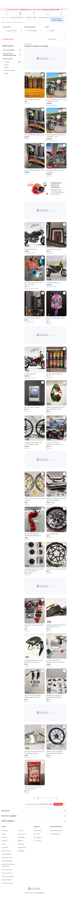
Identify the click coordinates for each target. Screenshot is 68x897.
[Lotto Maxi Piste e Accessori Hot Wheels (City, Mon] (34, 272)
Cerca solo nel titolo (9, 50)
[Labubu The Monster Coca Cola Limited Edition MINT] (34, 777)
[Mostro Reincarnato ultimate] (34, 397)
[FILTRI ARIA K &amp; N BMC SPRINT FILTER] (34, 615)
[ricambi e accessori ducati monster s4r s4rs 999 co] (34, 488)
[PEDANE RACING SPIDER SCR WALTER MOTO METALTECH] (56, 685)
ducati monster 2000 (30, 17)
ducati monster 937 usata (16, 17)
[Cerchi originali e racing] (56, 524)
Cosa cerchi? (7, 27)
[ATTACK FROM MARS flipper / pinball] (34, 125)
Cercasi (6, 73)
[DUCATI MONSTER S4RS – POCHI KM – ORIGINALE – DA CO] (56, 89)
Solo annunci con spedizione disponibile (9, 54)
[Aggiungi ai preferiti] (42, 74)
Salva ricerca (9, 39)
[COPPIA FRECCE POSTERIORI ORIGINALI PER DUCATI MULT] (34, 685)
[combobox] (13, 31)
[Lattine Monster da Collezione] (56, 363)
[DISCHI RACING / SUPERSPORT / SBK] (56, 559)
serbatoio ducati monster (45, 17)
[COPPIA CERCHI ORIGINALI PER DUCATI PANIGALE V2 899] (34, 432)
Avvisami (59, 804)
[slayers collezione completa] (56, 238)
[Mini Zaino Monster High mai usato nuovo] (56, 308)
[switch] (19, 50)
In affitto (6, 67)
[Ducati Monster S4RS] (34, 363)
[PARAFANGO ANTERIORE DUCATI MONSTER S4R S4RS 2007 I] (34, 650)
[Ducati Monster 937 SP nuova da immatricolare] (56, 160)
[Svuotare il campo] (20, 31)
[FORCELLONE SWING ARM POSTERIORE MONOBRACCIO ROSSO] (34, 524)
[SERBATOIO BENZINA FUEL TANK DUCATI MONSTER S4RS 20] (56, 397)
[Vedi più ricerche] (64, 17)
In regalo (6, 65)
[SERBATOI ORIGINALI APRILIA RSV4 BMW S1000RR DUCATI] (56, 615)
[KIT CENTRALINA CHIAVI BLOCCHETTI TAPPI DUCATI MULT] (56, 650)
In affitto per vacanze (9, 70)
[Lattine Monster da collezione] (34, 89)
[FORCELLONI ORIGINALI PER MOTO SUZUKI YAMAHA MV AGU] (34, 741)
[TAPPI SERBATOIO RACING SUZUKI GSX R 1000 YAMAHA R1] (34, 559)
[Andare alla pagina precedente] (34, 798)
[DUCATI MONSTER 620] (34, 238)
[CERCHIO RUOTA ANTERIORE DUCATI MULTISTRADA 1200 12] (56, 741)
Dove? (47, 27)
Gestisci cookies (6, 851)
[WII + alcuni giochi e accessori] (34, 308)
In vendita (6, 62)
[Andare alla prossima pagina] (56, 798)
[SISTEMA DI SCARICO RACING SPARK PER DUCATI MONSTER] (56, 488)
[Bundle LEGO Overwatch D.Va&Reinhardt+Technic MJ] (56, 432)
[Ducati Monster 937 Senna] (56, 272)
